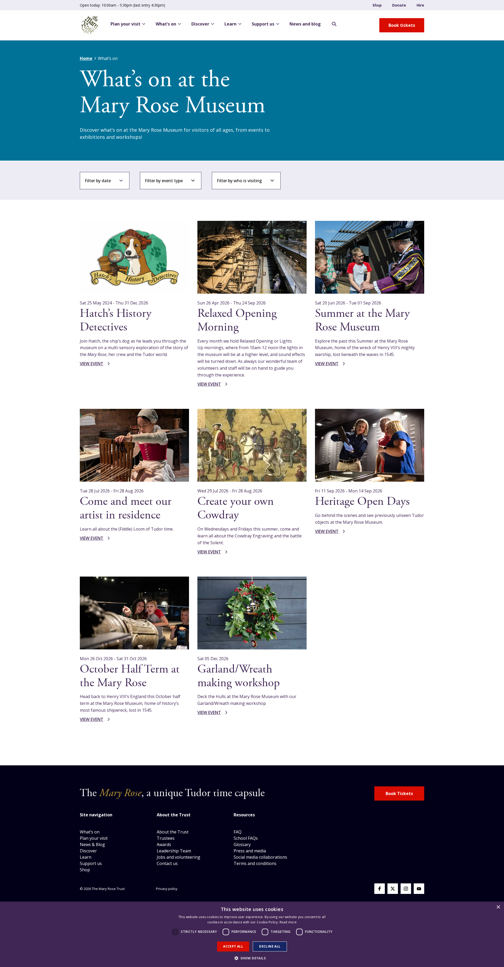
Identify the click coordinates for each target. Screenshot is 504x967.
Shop (377, 5)
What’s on (166, 24)
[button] (252, 958)
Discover (200, 24)
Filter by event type (164, 181)
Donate (399, 5)
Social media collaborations (260, 857)
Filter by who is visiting (239, 181)
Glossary (242, 844)
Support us (263, 24)
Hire (420, 5)
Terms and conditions (255, 863)
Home (86, 58)
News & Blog (92, 844)
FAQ (238, 832)
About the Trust (172, 832)
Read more (288, 922)
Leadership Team (174, 851)
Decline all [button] (269, 946)
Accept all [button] (233, 946)
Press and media (250, 851)
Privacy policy (166, 888)
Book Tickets (399, 793)
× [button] (498, 907)
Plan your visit (125, 24)
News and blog (305, 24)
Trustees (166, 838)
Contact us (167, 863)
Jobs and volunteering (178, 857)
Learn (230, 24)
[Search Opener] (334, 24)
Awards (164, 844)
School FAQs (246, 838)
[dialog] (252, 934)
